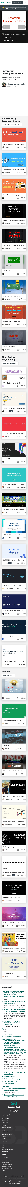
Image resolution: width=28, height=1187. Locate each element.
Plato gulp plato (9, 1083)
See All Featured (7, 675)
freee (6, 563)
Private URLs (5, 1158)
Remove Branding (6, 1166)
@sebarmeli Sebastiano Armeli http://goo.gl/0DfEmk (14, 1095)
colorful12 (7, 537)
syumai (6, 664)
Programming (7, 37)
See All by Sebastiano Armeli (11, 124)
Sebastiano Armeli (16, 84)
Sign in (9, 2)
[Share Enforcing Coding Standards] (8, 40)
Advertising (5, 1151)
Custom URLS (5, 1162)
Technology (5, 1120)
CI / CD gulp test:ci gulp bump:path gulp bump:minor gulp (15, 1089)
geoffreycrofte (8, 925)
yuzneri (6, 386)
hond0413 (7, 613)
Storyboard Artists (7, 1134)
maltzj (6, 723)
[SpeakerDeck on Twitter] (16, 1111)
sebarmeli (7, 147)
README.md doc (9, 1076)
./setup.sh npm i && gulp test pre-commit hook (14, 1073)
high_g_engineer (9, 588)
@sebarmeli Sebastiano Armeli (14, 996)
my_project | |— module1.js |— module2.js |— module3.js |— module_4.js (13, 1022)
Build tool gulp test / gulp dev (13, 1079)
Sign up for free (17, 2)
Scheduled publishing (7, 1164)
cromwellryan (8, 900)
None (5, 999)
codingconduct (8, 799)
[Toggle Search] (25, 2)
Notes (3, 1170)
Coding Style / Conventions (13, 1036)
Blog (3, 1147)
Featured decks (6, 1125)
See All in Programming (9, 363)
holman (6, 748)
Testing (6, 1086)
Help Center (5, 1145)
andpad (6, 436)
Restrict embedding (7, 1168)
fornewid (7, 462)
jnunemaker (8, 875)
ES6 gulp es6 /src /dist (11, 1081)
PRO (11, 411)
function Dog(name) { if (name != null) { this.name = (14, 1002)
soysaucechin (8, 824)
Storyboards (5, 1122)
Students (4, 1138)
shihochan (7, 487)
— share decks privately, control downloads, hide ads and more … (14, 7)
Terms (11, 1182)
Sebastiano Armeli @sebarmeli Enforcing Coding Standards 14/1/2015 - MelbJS (14, 992)
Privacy (16, 1182)
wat (5, 512)
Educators (4, 1136)
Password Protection (7, 1160)
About (6, 1182)
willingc (6, 411)
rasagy (6, 976)
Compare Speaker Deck (8, 1149)
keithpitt (7, 774)
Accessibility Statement (14, 1183)
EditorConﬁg (8, 1034)
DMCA (20, 1182)
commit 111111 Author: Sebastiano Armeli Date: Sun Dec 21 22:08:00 (15, 1010)
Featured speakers (6, 1127)
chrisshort (7, 698)
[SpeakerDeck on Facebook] (12, 1111)
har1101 (6, 639)
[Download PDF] (16, 40)
